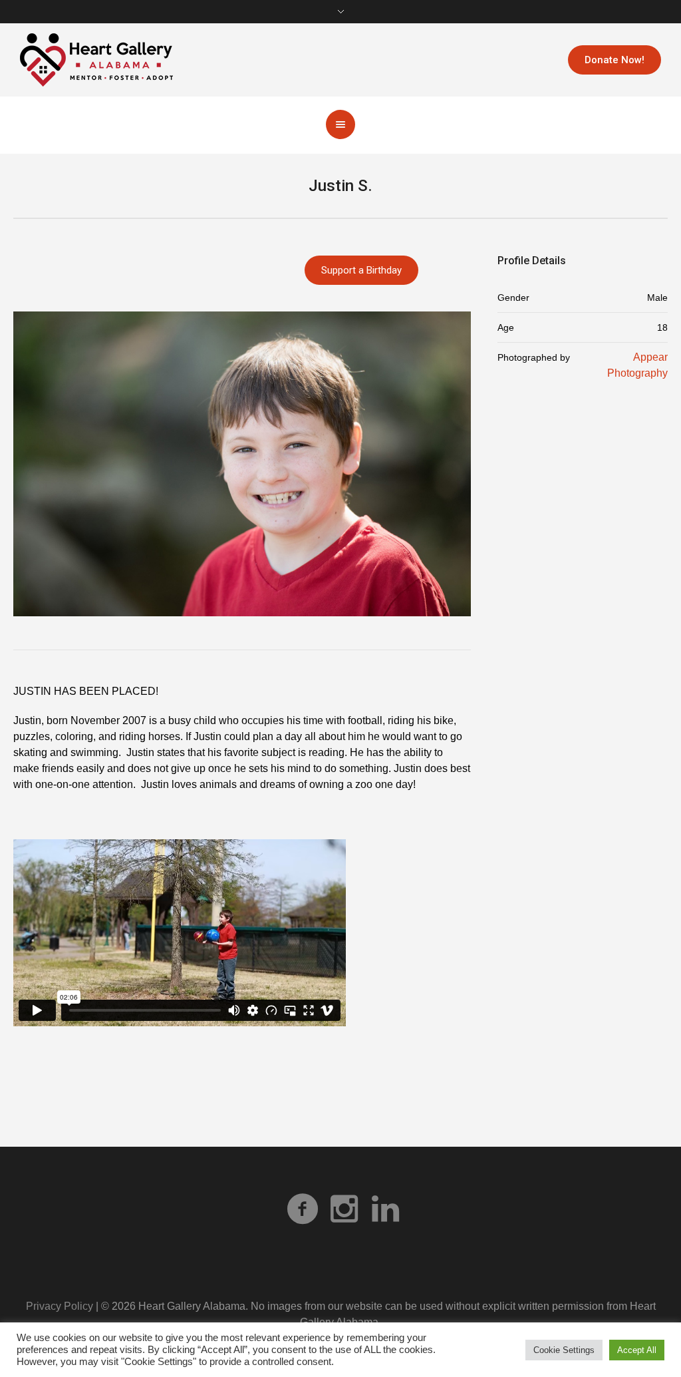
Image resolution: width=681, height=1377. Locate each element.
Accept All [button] (636, 1350)
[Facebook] (303, 1209)
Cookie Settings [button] (564, 1350)
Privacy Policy (59, 1306)
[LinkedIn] (385, 1209)
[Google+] (344, 1209)
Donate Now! (614, 60)
